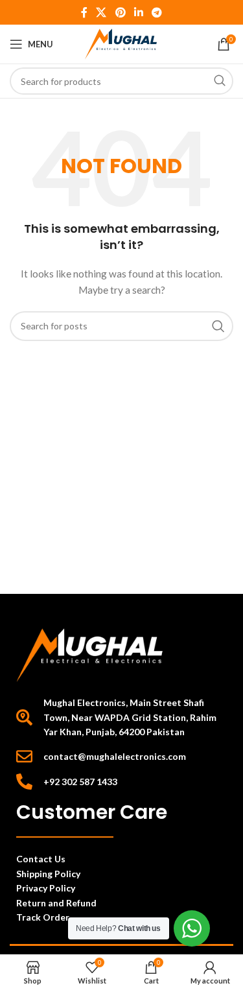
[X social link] (101, 12)
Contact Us (40, 858)
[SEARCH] (219, 81)
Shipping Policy (48, 873)
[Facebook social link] (83, 12)
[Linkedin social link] (138, 12)
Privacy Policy (45, 887)
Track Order (43, 917)
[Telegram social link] (156, 12)
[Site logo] (121, 43)
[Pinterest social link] (120, 12)
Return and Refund (57, 902)
